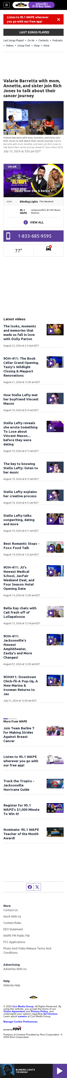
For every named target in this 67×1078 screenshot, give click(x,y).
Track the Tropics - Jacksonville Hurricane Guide (18, 785)
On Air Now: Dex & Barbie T (33, 190)
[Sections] (7, 5)
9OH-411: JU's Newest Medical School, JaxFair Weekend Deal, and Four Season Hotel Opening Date (18, 578)
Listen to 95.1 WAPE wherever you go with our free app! (28, 19)
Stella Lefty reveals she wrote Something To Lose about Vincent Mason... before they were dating (20, 433)
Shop (37, 45)
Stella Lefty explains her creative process (20, 494)
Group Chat (24, 45)
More (46, 45)
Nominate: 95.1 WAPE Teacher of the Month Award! (21, 834)
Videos (10, 45)
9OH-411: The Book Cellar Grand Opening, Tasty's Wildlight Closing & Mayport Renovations (21, 366)
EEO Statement (13, 929)
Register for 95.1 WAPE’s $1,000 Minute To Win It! (21, 809)
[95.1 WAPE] (33, 5)
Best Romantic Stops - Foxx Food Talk (21, 546)
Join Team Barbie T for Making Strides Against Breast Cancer (18, 734)
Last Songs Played (13, 40)
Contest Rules (12, 922)
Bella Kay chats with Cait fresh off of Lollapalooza (19, 612)
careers (22, 1016)
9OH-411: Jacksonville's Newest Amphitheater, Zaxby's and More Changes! (17, 646)
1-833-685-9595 (35, 236)
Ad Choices (50, 1013)
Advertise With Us (15, 969)
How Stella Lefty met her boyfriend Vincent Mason (21, 399)
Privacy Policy (39, 1011)
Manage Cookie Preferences (20, 1021)
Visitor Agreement (14, 1011)
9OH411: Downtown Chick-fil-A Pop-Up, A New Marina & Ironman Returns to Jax (20, 685)
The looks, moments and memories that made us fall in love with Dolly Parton (19, 332)
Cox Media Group (23, 1006)
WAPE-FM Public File (16, 935)
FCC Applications (14, 942)
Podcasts (58, 40)
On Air (31, 40)
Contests (43, 40)
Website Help (11, 985)
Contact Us (10, 910)
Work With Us (12, 916)
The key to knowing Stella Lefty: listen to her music (20, 468)
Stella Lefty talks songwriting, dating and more (18, 520)
